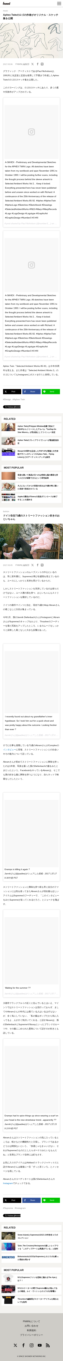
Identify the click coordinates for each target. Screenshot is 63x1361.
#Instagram (20, 1208)
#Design (7, 399)
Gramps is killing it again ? (17, 869)
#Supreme (8, 1208)
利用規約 (31, 1330)
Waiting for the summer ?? (18, 988)
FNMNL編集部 (22, 64)
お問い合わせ (31, 1326)
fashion (6, 511)
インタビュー (9, 749)
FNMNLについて (31, 1321)
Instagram (8, 1183)
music (5, 11)
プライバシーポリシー (31, 1335)
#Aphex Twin (19, 399)
